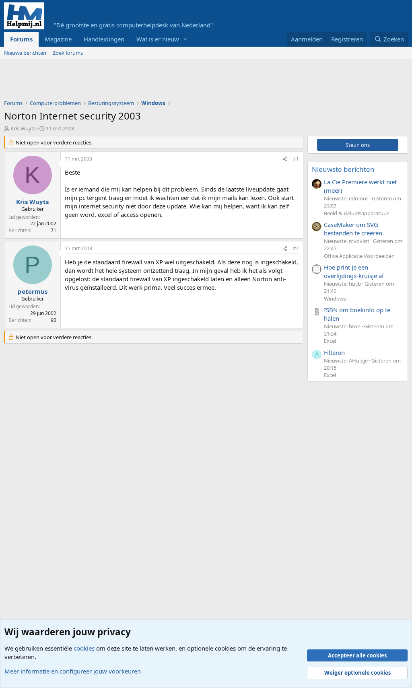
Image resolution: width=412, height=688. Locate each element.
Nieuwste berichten (343, 169)
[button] (185, 39)
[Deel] (285, 159)
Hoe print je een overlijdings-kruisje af (354, 271)
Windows (335, 298)
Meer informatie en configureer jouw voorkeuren (72, 671)
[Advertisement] (150, 81)
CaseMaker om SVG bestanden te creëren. (354, 228)
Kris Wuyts (23, 128)
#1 (296, 158)
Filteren (334, 352)
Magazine (58, 39)
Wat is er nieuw (157, 39)
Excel (330, 340)
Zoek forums (68, 52)
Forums (21, 39)
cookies (84, 648)
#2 (296, 248)
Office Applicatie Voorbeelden (359, 256)
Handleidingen (104, 39)
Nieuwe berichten (25, 52)
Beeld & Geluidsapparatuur (356, 213)
